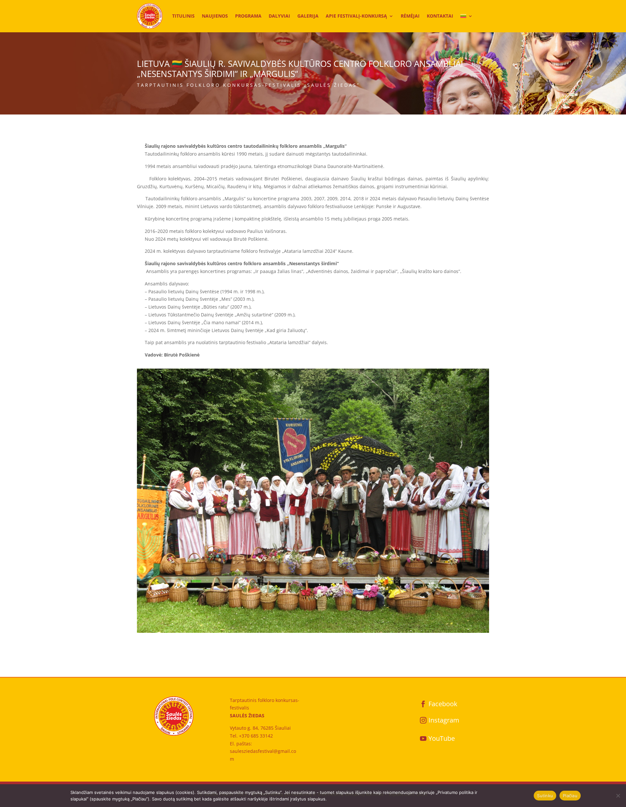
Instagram (443, 720)
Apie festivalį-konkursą (356, 16)
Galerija (308, 16)
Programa (248, 16)
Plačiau (570, 795)
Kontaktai (440, 16)
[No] (618, 795)
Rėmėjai (410, 16)
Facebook (442, 703)
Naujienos (215, 16)
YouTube (441, 738)
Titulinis (183, 16)
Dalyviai (279, 16)
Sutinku (545, 795)
